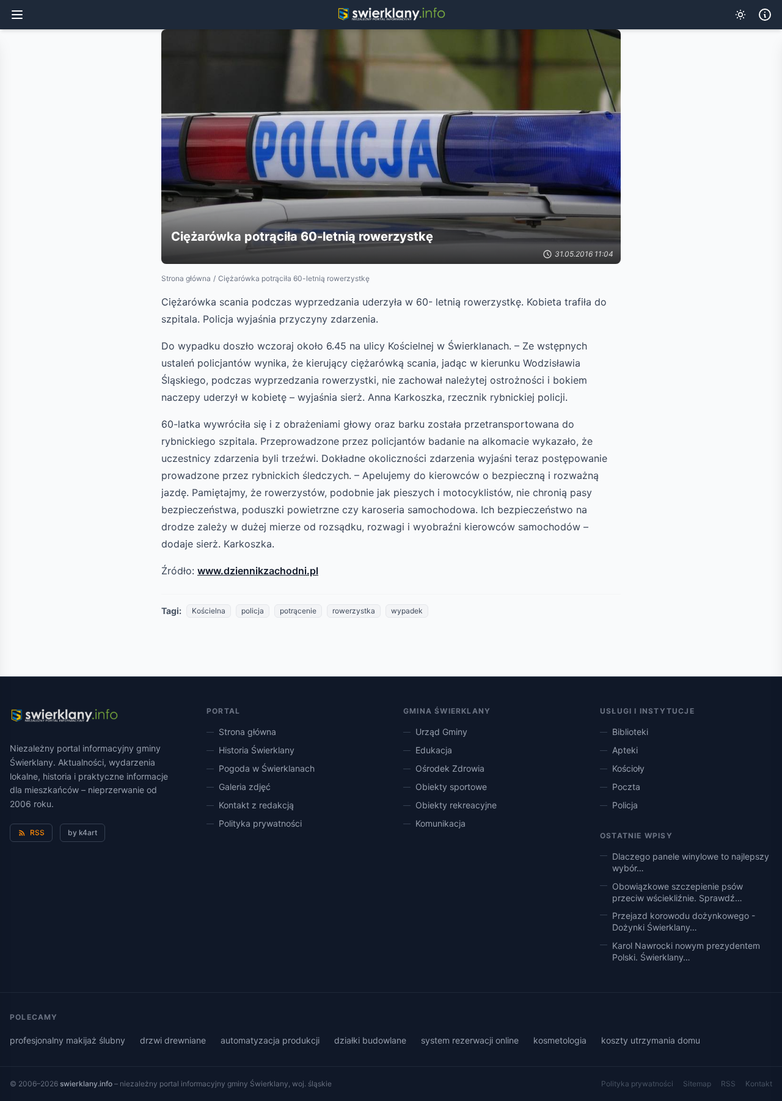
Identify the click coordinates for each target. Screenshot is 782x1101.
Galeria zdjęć (245, 786)
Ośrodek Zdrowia (449, 768)
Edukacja (433, 750)
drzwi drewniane (173, 1040)
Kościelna (208, 610)
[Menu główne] (17, 14)
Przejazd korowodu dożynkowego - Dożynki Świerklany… (683, 921)
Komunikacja (440, 823)
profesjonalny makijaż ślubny (67, 1040)
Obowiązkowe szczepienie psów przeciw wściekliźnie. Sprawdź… (677, 892)
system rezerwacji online (470, 1040)
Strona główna (186, 278)
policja (252, 610)
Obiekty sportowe (451, 786)
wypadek (407, 610)
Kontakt (758, 1083)
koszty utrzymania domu (650, 1040)
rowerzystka (353, 610)
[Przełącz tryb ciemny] (740, 14)
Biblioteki (630, 731)
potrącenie (298, 610)
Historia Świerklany (256, 750)
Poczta (626, 786)
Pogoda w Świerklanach (267, 768)
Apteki (625, 750)
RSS (37, 832)
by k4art (82, 832)
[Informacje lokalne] (765, 14)
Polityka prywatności (260, 823)
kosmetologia (559, 1040)
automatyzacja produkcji (270, 1040)
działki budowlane (370, 1040)
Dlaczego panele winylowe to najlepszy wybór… (690, 862)
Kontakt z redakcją (256, 805)
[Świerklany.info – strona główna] (64, 716)
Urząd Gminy (441, 731)
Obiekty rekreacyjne (456, 805)
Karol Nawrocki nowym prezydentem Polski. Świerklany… (686, 951)
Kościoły (628, 768)
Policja (625, 805)
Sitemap (697, 1083)
